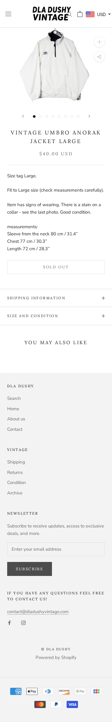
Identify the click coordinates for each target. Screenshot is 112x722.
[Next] (89, 116)
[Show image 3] (46, 116)
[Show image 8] (78, 116)
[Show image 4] (53, 116)
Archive (14, 493)
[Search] (69, 13)
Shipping (16, 462)
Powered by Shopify (56, 657)
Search (14, 398)
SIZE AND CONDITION (32, 316)
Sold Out (56, 267)
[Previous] (23, 116)
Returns (15, 472)
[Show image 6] (65, 116)
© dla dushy (56, 649)
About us (16, 419)
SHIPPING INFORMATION (36, 298)
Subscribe (29, 568)
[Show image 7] (71, 116)
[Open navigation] (8, 14)
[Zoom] (99, 42)
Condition (16, 482)
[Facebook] (9, 622)
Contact (14, 429)
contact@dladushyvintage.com (38, 612)
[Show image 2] (40, 116)
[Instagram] (23, 622)
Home (13, 409)
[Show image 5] (59, 116)
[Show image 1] (34, 116)
